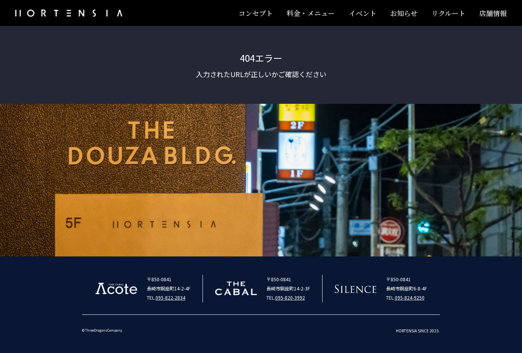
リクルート (448, 13)
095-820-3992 (290, 297)
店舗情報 (493, 13)
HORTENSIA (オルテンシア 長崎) (68, 13)
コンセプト (255, 13)
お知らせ (403, 13)
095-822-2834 (170, 297)
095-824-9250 (410, 297)
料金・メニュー (311, 13)
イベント (362, 13)
